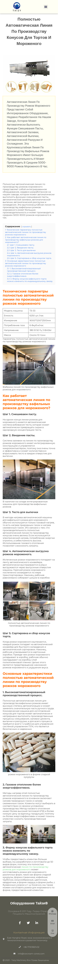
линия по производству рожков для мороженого (25, 868)
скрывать (26, 227)
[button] (46, 7)
